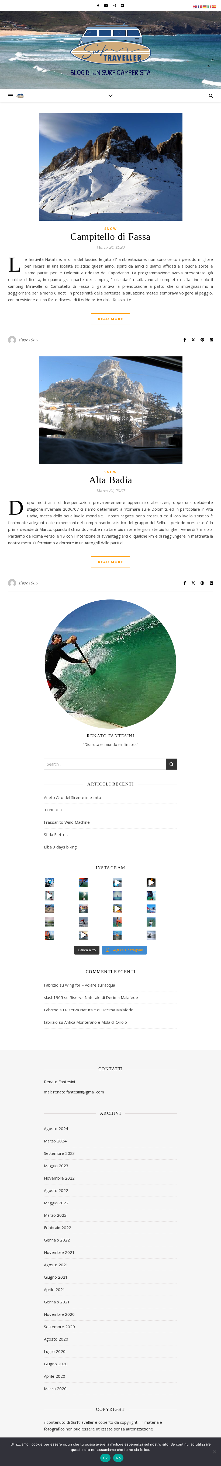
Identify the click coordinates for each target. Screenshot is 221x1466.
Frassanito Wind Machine (67, 822)
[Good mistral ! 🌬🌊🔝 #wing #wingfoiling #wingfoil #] (83, 922)
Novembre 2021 (59, 1252)
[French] (200, 6)
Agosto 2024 (56, 1128)
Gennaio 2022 (57, 1240)
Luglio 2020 (54, 1351)
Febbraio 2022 (57, 1227)
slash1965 (28, 339)
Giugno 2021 (56, 1277)
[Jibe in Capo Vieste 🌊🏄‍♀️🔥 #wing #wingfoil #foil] (83, 882)
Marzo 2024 (55, 1141)
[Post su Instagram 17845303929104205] (117, 909)
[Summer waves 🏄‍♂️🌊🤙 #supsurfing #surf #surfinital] (49, 922)
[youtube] (106, 5)
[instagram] (114, 5)
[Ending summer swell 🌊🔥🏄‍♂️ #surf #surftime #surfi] (151, 935)
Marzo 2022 (55, 1215)
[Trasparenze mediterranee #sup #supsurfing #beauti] (151, 909)
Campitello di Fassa (110, 236)
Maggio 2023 (56, 1165)
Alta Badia (110, 480)
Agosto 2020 (56, 1339)
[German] (204, 6)
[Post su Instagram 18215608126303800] (49, 895)
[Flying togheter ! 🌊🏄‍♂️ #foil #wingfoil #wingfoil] (117, 935)
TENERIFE (53, 809)
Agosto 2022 (56, 1190)
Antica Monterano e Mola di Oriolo (95, 1022)
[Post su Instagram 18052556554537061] (49, 909)
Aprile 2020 (54, 1376)
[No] (214, 1451)
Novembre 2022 (59, 1178)
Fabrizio (51, 985)
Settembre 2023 (59, 1153)
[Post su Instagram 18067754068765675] (117, 882)
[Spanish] (214, 6)
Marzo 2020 (55, 1388)
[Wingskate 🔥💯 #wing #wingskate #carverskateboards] (49, 882)
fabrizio (51, 1022)
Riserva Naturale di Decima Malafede (104, 997)
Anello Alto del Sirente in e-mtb (72, 797)
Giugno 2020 (56, 1363)
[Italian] (209, 6)
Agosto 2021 (56, 1264)
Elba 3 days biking (60, 847)
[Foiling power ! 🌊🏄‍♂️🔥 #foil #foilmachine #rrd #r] (49, 935)
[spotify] (122, 5)
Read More (110, 318)
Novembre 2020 (59, 1314)
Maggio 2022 (56, 1202)
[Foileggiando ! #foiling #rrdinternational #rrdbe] (117, 922)
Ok (105, 1458)
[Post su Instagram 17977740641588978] (151, 882)
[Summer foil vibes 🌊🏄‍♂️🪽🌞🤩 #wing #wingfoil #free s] (117, 895)
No (118, 1458)
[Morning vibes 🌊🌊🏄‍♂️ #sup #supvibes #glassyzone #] (83, 895)
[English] (195, 6)
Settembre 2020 (59, 1326)
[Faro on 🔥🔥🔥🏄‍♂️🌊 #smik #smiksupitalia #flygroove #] (83, 909)
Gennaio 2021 (57, 1301)
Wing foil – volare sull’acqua (90, 985)
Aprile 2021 (54, 1289)
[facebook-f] (98, 5)
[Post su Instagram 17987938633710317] (83, 935)
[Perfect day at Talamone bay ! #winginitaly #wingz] (151, 895)
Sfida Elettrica (57, 834)
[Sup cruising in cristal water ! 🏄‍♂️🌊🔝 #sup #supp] (151, 922)
